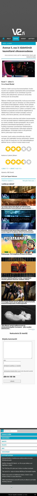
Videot (23, 39)
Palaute (4, 445)
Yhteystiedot (6, 452)
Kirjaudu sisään (6, 434)
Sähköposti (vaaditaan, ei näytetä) (12, 366)
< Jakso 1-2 (4, 168)
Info (3, 448)
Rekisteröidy (6, 438)
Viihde (16, 39)
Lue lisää (24, 494)
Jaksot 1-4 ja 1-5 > (16, 168)
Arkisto (4, 441)
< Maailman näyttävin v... (7, 181)
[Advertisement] (18, 406)
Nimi (5, 360)
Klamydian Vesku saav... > (29, 181)
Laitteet (31, 39)
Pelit (9, 39)
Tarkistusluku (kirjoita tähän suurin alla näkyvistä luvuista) (18, 371)
